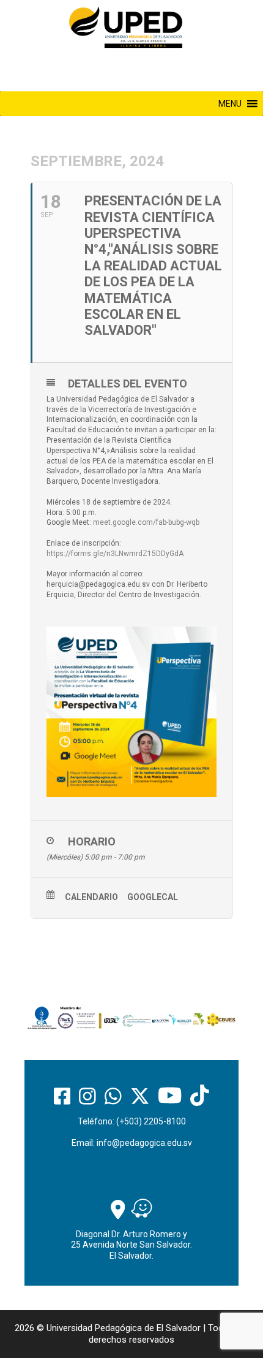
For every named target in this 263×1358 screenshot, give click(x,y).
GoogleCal (152, 897)
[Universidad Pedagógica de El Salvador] (125, 26)
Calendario (91, 897)
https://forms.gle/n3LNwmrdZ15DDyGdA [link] (114, 553)
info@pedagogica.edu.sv (144, 1143)
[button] (230, 103)
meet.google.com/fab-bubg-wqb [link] (146, 522)
